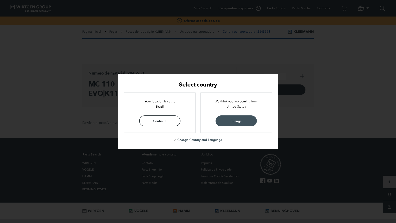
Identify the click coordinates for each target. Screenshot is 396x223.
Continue (159, 121)
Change (236, 121)
